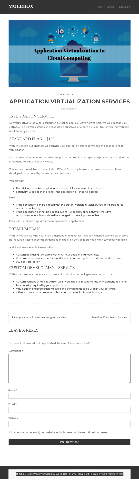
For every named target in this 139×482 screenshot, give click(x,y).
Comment (15, 351)
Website (13, 418)
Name (12, 390)
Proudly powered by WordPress (50, 473)
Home (98, 6)
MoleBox (20, 6)
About (110, 6)
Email (12, 404)
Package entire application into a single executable (39, 317)
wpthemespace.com (112, 473)
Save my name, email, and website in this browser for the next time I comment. (61, 432)
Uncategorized (70, 94)
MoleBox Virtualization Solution (109, 317)
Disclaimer (125, 6)
